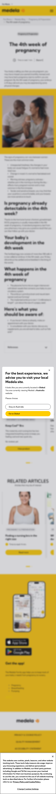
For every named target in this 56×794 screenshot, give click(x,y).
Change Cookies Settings (28, 789)
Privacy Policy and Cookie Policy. (27, 782)
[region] (28, 773)
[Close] (53, 756)
